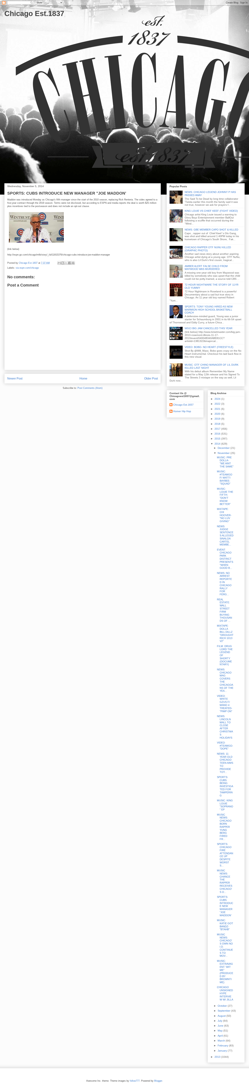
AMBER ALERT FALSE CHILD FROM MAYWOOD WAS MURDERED (206, 268)
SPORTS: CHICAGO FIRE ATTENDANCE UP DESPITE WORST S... (225, 855)
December (224, 447)
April (220, 1035)
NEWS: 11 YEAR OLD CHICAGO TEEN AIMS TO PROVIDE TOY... (225, 763)
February (223, 1045)
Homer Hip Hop (182, 411)
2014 (218, 443)
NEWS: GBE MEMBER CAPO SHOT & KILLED (211, 229)
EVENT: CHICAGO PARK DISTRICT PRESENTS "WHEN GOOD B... (225, 559)
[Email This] (59, 263)
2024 (218, 398)
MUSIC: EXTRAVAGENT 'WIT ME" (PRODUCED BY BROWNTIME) (225, 971)
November (224, 453)
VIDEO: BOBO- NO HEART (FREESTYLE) (209, 347)
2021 (218, 408)
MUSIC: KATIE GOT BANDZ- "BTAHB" (225, 925)
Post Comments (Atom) (89, 388)
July (220, 1020)
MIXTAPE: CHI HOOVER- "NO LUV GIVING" (224, 515)
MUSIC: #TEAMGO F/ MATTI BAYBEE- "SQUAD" (224, 477)
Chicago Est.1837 (34, 13)
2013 (218, 1056)
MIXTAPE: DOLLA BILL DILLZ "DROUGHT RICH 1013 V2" (225, 633)
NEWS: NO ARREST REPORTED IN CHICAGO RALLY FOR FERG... (224, 584)
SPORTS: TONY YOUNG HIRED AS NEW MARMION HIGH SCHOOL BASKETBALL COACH (209, 309)
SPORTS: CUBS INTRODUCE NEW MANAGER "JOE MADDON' (225, 906)
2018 (218, 423)
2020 (218, 413)
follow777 (135, 1080)
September (224, 1010)
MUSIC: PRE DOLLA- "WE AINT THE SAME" (225, 462)
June (221, 1025)
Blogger (158, 1080)
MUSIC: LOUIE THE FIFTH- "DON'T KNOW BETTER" (225, 496)
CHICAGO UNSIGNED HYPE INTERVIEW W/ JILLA (225, 993)
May (220, 1030)
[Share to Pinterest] (73, 263)
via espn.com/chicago (27, 267)
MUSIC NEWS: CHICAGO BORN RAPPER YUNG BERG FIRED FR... (224, 827)
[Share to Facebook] (69, 263)
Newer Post (14, 378)
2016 (218, 433)
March (222, 1040)
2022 (218, 403)
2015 (218, 438)
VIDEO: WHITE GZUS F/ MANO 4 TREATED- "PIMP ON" (224, 703)
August (222, 1015)
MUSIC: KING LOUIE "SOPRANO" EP (225, 805)
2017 (218, 428)
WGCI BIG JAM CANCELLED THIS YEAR (208, 328)
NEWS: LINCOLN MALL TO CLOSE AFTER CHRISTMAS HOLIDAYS (225, 727)
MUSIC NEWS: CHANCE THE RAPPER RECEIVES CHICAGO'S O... (224, 881)
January (223, 1050)
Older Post (151, 378)
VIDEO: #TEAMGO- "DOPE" (225, 745)
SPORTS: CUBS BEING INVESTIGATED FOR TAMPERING (225, 786)
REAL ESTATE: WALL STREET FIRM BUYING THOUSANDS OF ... (224, 610)
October (223, 1005)
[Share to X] (66, 263)
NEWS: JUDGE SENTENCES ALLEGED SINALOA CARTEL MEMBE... (225, 535)
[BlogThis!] (63, 263)
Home (83, 378)
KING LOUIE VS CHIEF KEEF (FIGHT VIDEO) (211, 210)
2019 (218, 418)
